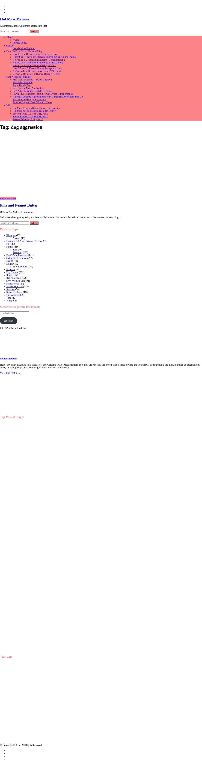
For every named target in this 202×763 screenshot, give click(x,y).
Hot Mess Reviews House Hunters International (36, 108)
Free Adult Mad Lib (23, 82)
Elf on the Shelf (20, 266)
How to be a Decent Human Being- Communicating (39, 59)
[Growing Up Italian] (16, 484)
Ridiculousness (13, 278)
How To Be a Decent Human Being (24, 51)
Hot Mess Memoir (15, 19)
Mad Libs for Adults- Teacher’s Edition (32, 79)
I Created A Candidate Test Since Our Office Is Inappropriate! (43, 93)
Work (9, 300)
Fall (8, 244)
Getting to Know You (17, 258)
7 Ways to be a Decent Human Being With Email (37, 71)
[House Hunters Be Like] (16, 581)
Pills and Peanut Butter (19, 205)
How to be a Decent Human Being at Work (34, 65)
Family (9, 246)
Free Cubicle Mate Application (28, 88)
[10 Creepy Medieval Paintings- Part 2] (16, 516)
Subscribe (8, 320)
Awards (16, 39)
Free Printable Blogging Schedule (29, 99)
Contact (10, 45)
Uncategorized (13, 295)
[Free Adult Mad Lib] (16, 452)
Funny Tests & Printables (18, 76)
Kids (15, 249)
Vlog (8, 297)
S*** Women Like (15, 280)
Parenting (17, 252)
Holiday (10, 263)
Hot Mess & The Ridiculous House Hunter (34, 110)
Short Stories (12, 283)
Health (9, 261)
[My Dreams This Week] (16, 613)
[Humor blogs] (17, 410)
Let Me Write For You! (24, 48)
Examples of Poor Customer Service (24, 241)
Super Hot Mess (8, 198)
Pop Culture (12, 272)
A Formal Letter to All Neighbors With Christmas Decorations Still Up (48, 96)
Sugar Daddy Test (22, 85)
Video (9, 105)
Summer (10, 289)
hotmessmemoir (8, 358)
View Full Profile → (10, 373)
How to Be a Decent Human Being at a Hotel (35, 54)
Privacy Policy (20, 42)
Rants (9, 275)
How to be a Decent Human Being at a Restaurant (38, 62)
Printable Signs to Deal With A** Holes (32, 102)
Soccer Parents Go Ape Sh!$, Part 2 (30, 116)
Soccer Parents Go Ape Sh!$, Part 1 (30, 113)
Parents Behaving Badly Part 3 (28, 119)
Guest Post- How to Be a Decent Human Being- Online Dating (44, 57)
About (9, 37)
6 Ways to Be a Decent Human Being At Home (36, 74)
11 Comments (26, 212)
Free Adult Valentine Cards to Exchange (33, 91)
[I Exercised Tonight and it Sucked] (16, 549)
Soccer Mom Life (15, 286)
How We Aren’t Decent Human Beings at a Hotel (37, 68)
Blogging (11, 235)
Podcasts (10, 269)
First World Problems (16, 255)
